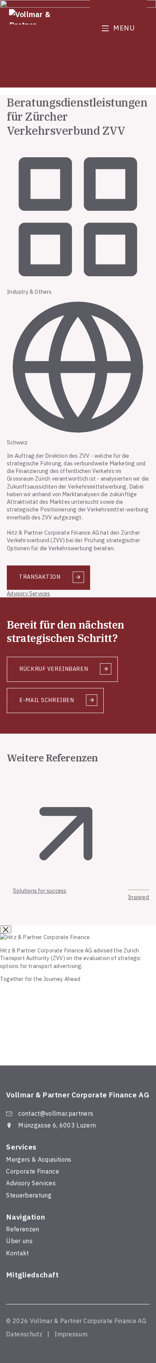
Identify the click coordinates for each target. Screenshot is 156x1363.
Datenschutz (24, 1334)
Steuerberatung (28, 1195)
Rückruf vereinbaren (53, 668)
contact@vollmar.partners (55, 1113)
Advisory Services (28, 593)
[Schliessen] (5, 929)
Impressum (71, 1334)
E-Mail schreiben (46, 700)
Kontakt (17, 1253)
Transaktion (39, 576)
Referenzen (22, 1229)
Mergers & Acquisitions (38, 1159)
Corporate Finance (32, 1171)
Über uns (19, 1241)
